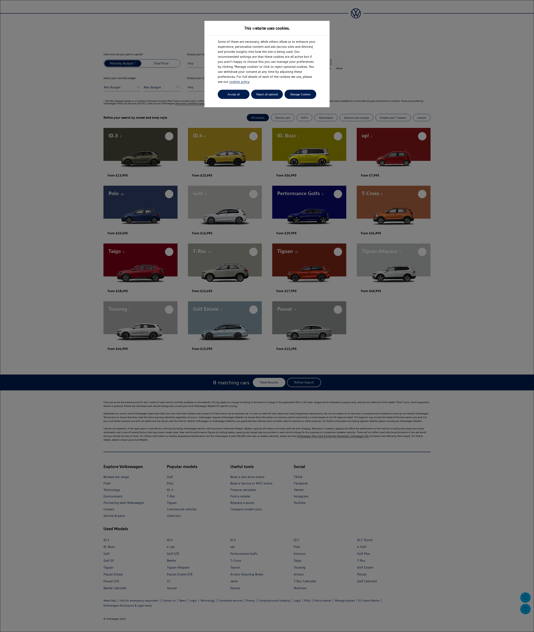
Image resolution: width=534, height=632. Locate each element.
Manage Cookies (300, 94)
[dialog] (267, 316)
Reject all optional (267, 94)
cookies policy (239, 82)
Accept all (234, 94)
